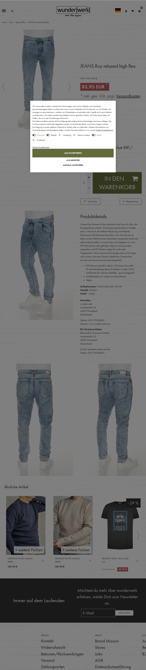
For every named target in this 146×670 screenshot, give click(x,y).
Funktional (41, 140)
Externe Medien (84, 135)
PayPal (99, 135)
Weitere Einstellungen (40, 147)
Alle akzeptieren (73, 153)
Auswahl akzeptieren (73, 165)
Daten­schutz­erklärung (104, 130)
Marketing (67, 135)
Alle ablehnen (73, 160)
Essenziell (40, 135)
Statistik (54, 135)
